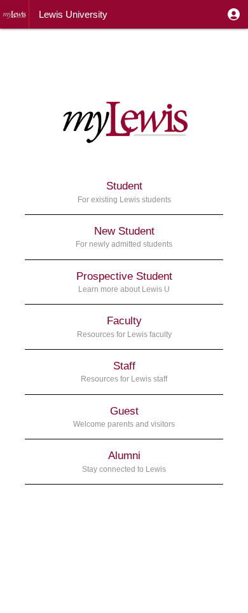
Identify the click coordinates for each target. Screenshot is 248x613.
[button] (233, 14)
